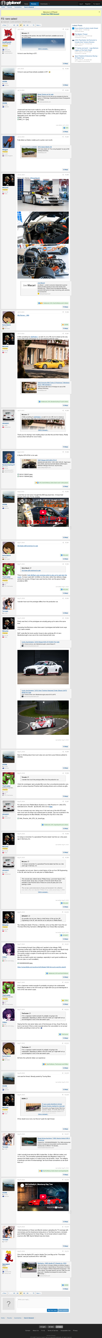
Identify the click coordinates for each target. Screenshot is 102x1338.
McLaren (24, 33)
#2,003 (67, 1009)
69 (27, 25)
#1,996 (67, 773)
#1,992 (67, 564)
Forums (33, 4)
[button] (37, 4)
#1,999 (67, 857)
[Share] (63, 29)
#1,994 (67, 618)
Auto (60, 1327)
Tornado (24, 777)
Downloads (44, 4)
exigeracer (6, 22)
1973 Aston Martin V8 (45, 147)
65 (14, 25)
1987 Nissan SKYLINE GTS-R (47, 460)
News (26, 4)
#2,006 (67, 1094)
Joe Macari (41, 283)
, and (58, 973)
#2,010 (67, 1251)
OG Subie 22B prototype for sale (27, 546)
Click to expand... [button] (43, 49)
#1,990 (67, 491)
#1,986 (67, 312)
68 (24, 25)
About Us (36, 1330)
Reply (66, 63)
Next (37, 25)
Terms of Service (53, 1330)
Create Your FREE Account (50, 14)
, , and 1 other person (53, 482)
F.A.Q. (43, 1330)
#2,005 (67, 1073)
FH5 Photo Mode (79, 31)
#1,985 (67, 174)
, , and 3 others (55, 303)
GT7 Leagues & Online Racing (82, 61)
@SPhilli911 (34, 337)
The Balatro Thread (81, 34)
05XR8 (24, 1099)
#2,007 (67, 1134)
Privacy (75, 1330)
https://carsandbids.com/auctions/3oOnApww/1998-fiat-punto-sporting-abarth (41, 967)
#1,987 (67, 333)
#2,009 (67, 1226)
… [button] (11, 25)
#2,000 (67, 912)
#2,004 (67, 1043)
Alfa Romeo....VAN (23, 315)
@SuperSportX (35, 178)
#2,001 (67, 944)
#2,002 (67, 982)
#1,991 (67, 542)
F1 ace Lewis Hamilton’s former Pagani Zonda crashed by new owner (54, 1105)
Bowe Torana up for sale (45, 94)
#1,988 (67, 410)
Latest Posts (77, 25)
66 (17, 25)
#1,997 (67, 801)
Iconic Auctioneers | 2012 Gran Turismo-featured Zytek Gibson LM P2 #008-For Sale (44, 691)
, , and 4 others (54, 401)
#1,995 (67, 751)
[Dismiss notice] (99, 12)
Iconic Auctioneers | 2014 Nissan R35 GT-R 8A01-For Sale (40, 642)
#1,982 (67, 68)
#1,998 (67, 833)
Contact (27, 1330)
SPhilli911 (25, 916)
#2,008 (67, 1179)
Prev (4, 25)
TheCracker (25, 1013)
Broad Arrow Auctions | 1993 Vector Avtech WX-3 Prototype (54, 1139)
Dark (51, 1327)
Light (43, 1327)
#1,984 (67, 137)
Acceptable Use (66, 1330)
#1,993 (67, 598)
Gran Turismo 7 (79, 45)
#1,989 (67, 452)
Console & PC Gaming (80, 37)
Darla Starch (25, 568)
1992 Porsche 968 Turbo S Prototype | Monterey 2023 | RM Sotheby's (54, 383)
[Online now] (8, 323)
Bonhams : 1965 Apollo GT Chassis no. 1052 (52, 1263)
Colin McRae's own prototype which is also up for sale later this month (42, 576)
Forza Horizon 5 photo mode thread (86, 28)
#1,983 (67, 90)
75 (33, 25)
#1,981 (67, 29)
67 (21, 25)
